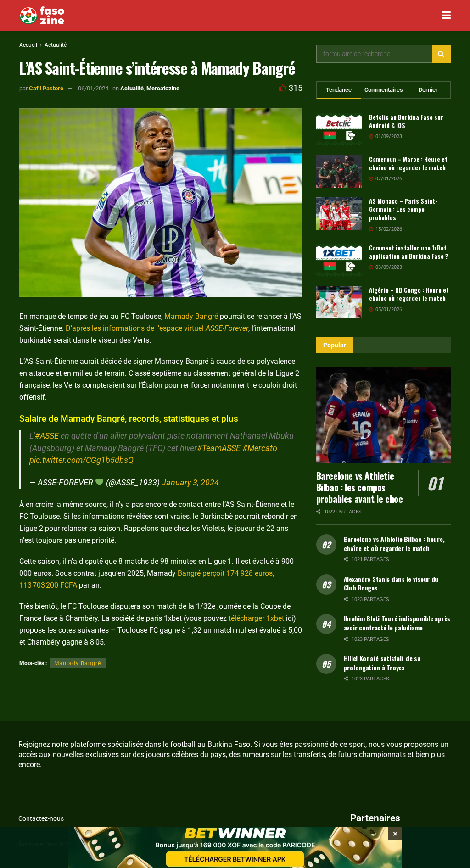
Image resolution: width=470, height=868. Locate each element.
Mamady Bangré (191, 316)
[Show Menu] (446, 15)
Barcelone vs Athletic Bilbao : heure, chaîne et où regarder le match (394, 543)
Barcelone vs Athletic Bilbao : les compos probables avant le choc (359, 487)
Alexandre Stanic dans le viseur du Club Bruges (391, 583)
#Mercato (259, 448)
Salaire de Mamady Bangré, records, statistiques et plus (128, 418)
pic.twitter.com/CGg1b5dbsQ (81, 460)
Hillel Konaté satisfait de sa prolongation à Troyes (382, 662)
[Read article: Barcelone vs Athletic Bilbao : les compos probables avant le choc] (383, 415)
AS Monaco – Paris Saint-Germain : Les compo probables (403, 209)
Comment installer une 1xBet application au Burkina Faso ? (408, 252)
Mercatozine (162, 88)
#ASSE (47, 435)
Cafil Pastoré (46, 88)
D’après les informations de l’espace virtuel (157, 328)
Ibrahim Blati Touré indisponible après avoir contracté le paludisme (397, 622)
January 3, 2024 (190, 482)
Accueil (28, 45)
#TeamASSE (219, 448)
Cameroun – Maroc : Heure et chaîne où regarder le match (408, 163)
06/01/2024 (93, 88)
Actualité (56, 45)
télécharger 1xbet (256, 618)
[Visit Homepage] (41, 15)
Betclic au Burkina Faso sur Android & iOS (406, 121)
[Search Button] (441, 54)
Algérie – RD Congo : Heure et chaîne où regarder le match (409, 294)
